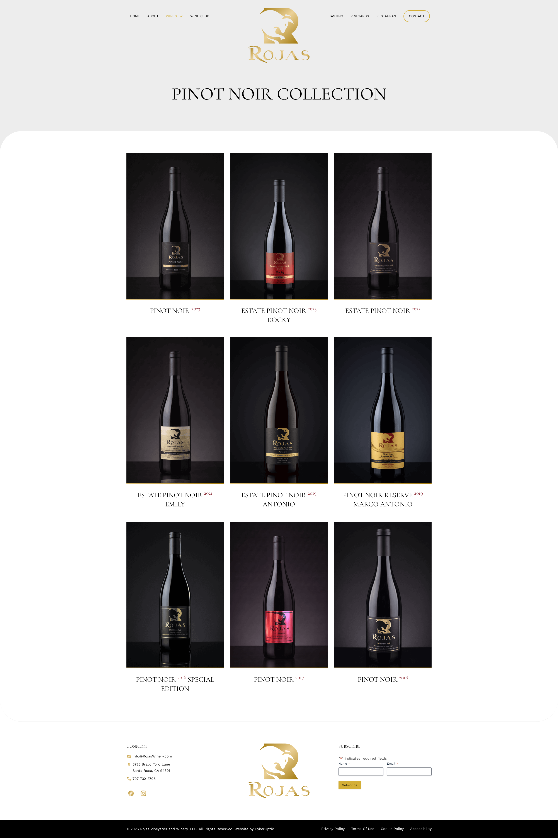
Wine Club (199, 16)
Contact (416, 16)
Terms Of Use (362, 829)
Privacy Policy (333, 829)
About (152, 16)
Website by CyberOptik (254, 829)
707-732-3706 (144, 779)
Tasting (336, 16)
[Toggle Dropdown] (182, 16)
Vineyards (359, 16)
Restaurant (387, 16)
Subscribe (349, 785)
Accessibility (421, 829)
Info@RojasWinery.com (152, 756)
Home (135, 16)
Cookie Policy (392, 829)
